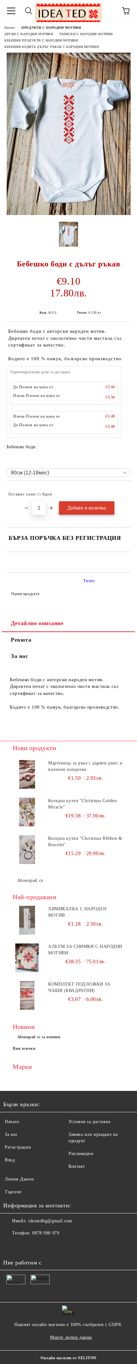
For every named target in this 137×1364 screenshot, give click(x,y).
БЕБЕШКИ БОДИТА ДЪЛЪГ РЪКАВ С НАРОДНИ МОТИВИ (51, 46)
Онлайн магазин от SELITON (68, 1358)
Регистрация (18, 1147)
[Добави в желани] (121, 491)
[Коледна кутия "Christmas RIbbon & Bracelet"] (27, 849)
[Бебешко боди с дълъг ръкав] (69, 213)
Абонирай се (30, 880)
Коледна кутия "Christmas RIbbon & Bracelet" (85, 841)
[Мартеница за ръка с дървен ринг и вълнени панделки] (27, 774)
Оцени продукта (25, 594)
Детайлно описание (37, 623)
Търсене (13, 1191)
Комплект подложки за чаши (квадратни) (79, 987)
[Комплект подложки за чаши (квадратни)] (27, 995)
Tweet (89, 580)
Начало (9, 27)
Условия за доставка (89, 1121)
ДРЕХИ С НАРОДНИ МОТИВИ (28, 34)
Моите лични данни (71, 1337)
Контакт (76, 1166)
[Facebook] (11, 1246)
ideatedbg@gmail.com (50, 1221)
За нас (19, 656)
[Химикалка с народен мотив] (27, 920)
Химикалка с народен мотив (77, 912)
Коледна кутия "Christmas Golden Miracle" (82, 803)
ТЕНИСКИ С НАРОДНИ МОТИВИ (85, 34)
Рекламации (81, 1153)
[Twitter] (25, 1246)
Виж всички (24, 1048)
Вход (10, 1160)
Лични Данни (19, 1179)
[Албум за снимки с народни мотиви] (27, 957)
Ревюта (21, 640)
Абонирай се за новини (39, 1037)
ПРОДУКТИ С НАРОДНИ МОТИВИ (51, 27)
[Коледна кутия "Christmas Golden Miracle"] (27, 812)
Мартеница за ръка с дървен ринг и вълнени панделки (85, 766)
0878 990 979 (45, 1233)
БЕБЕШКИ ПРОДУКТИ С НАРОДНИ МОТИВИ (41, 40)
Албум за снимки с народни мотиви (85, 949)
